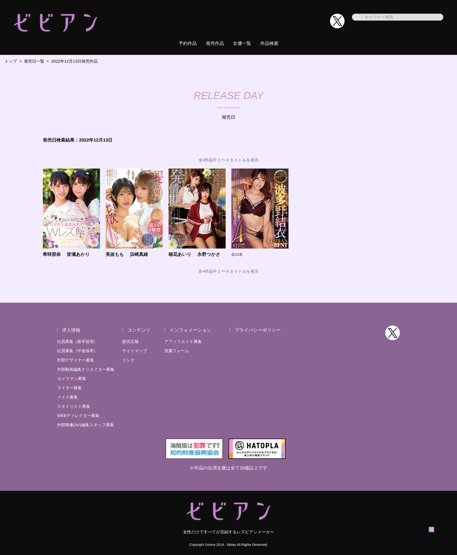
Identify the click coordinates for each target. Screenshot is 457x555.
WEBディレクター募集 (78, 415)
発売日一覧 (34, 61)
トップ (11, 61)
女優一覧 (242, 43)
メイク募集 (67, 397)
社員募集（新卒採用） (77, 341)
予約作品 (188, 43)
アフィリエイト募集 (183, 341)
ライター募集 (69, 388)
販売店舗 (130, 341)
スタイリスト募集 (73, 406)
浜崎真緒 (139, 254)
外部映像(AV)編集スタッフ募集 (85, 425)
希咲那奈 (52, 254)
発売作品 (215, 43)
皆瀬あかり (78, 254)
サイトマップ (134, 351)
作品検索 (269, 43)
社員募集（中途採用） (77, 351)
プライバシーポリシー (258, 330)
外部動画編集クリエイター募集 (85, 369)
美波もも (115, 254)
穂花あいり (180, 254)
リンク (128, 360)
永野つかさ (208, 254)
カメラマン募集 (71, 378)
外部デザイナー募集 (75, 360)
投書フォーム (176, 351)
